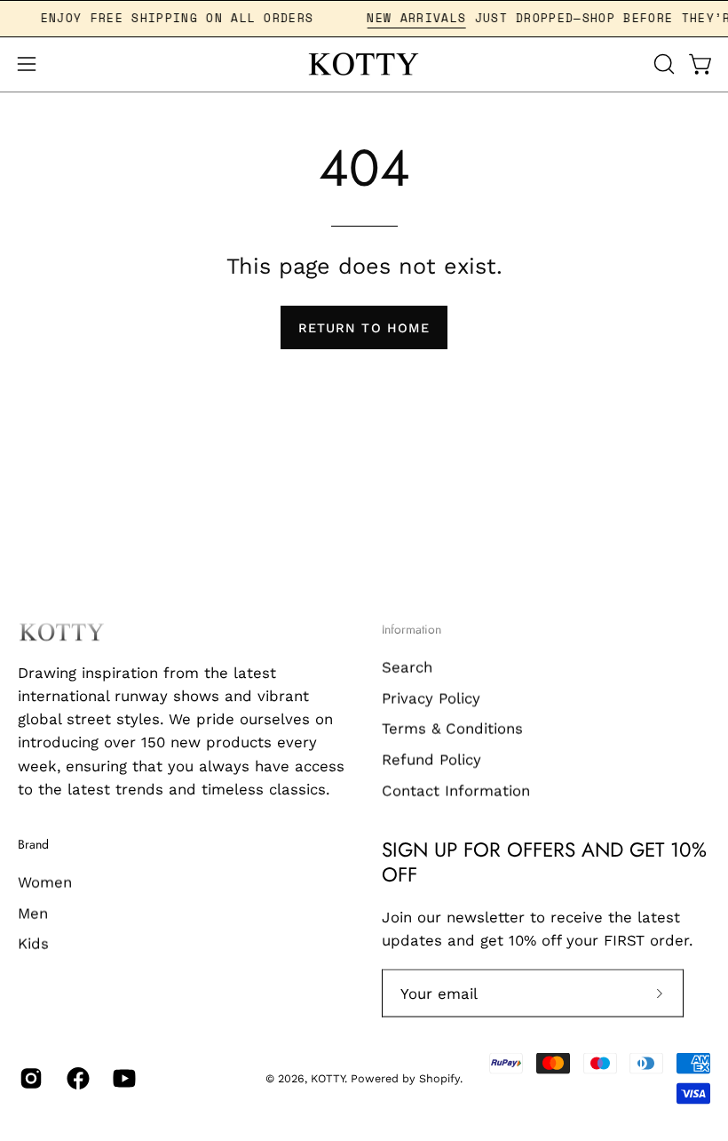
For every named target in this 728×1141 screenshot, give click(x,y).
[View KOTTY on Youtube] (123, 1078)
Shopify (439, 1078)
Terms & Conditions (452, 728)
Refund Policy (431, 759)
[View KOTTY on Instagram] (30, 1078)
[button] (662, 64)
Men (33, 913)
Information (411, 630)
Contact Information (456, 790)
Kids (33, 944)
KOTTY (327, 1078)
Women (45, 881)
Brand (33, 845)
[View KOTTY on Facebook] (77, 1078)
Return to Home (364, 328)
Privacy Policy (431, 697)
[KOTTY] (364, 64)
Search (407, 666)
